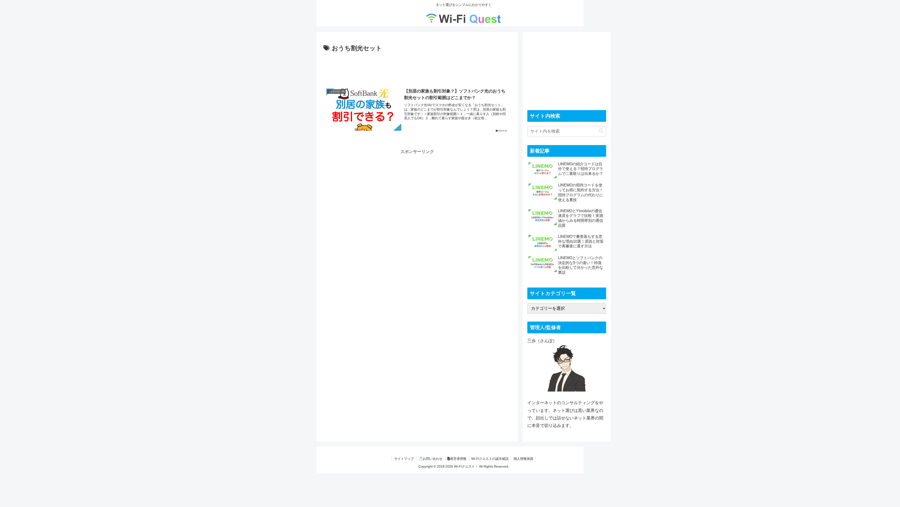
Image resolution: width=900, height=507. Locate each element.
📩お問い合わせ (430, 459)
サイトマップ (404, 459)
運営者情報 (458, 459)
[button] (601, 131)
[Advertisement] (417, 66)
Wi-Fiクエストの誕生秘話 (490, 459)
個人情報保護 (523, 459)
